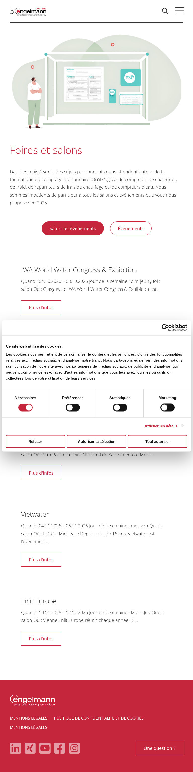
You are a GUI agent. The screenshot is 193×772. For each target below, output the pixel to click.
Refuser (35, 441)
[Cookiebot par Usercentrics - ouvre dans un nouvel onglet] (165, 328)
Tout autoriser (157, 441)
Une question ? (159, 748)
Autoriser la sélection (96, 441)
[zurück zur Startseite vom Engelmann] (28, 11)
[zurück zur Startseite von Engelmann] (96, 700)
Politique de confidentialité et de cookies (99, 718)
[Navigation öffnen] (179, 10)
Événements (131, 228)
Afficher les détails (161, 426)
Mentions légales (28, 718)
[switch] (73, 408)
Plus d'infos (41, 307)
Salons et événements (73, 228)
